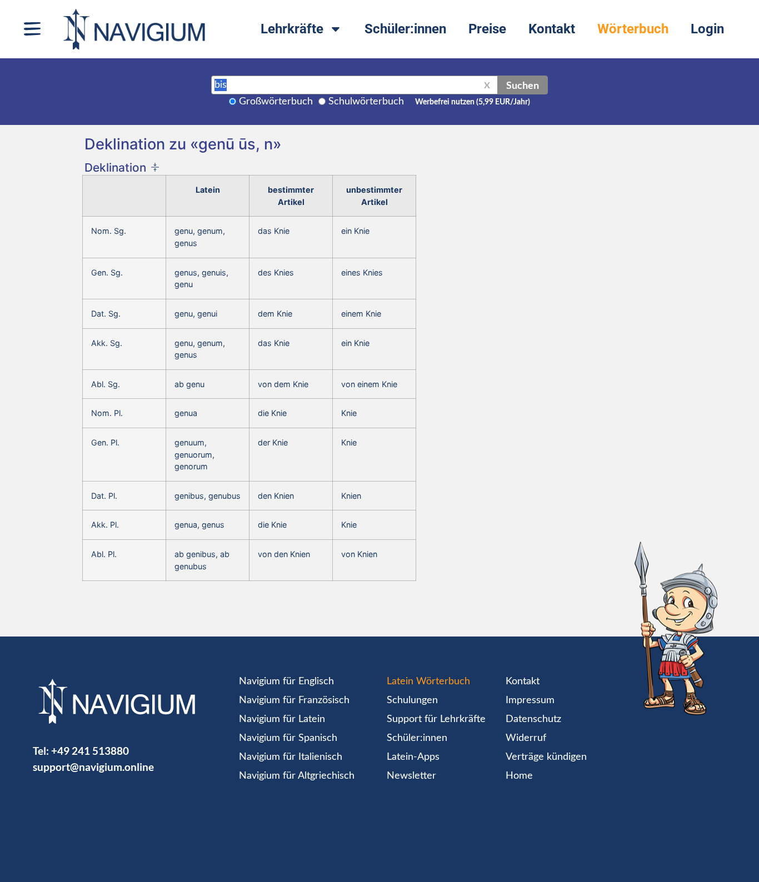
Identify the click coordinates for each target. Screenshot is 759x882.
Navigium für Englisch (286, 681)
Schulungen (412, 700)
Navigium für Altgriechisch (296, 776)
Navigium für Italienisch (290, 757)
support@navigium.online (93, 766)
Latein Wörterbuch (428, 681)
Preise (487, 29)
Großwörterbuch (276, 102)
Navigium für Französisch (294, 700)
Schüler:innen (405, 29)
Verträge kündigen (546, 757)
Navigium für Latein (282, 719)
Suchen (522, 85)
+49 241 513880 (90, 750)
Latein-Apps (413, 757)
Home (519, 776)
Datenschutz (533, 719)
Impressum (530, 700)
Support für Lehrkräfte (436, 719)
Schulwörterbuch (366, 102)
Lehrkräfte (292, 29)
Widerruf (526, 738)
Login (707, 29)
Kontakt (551, 29)
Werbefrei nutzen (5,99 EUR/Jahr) (472, 102)
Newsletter (411, 776)
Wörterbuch (632, 29)
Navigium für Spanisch (288, 738)
